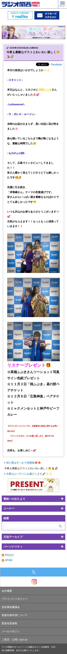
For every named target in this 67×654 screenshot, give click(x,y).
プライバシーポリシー (14, 598)
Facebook (56, 64)
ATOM (8, 560)
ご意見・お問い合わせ (14, 639)
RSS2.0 (9, 555)
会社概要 (7, 590)
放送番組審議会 (11, 607)
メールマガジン (11, 631)
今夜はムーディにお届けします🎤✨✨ (29, 473)
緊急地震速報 (9, 623)
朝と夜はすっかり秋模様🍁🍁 (23, 462)
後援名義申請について (14, 615)
